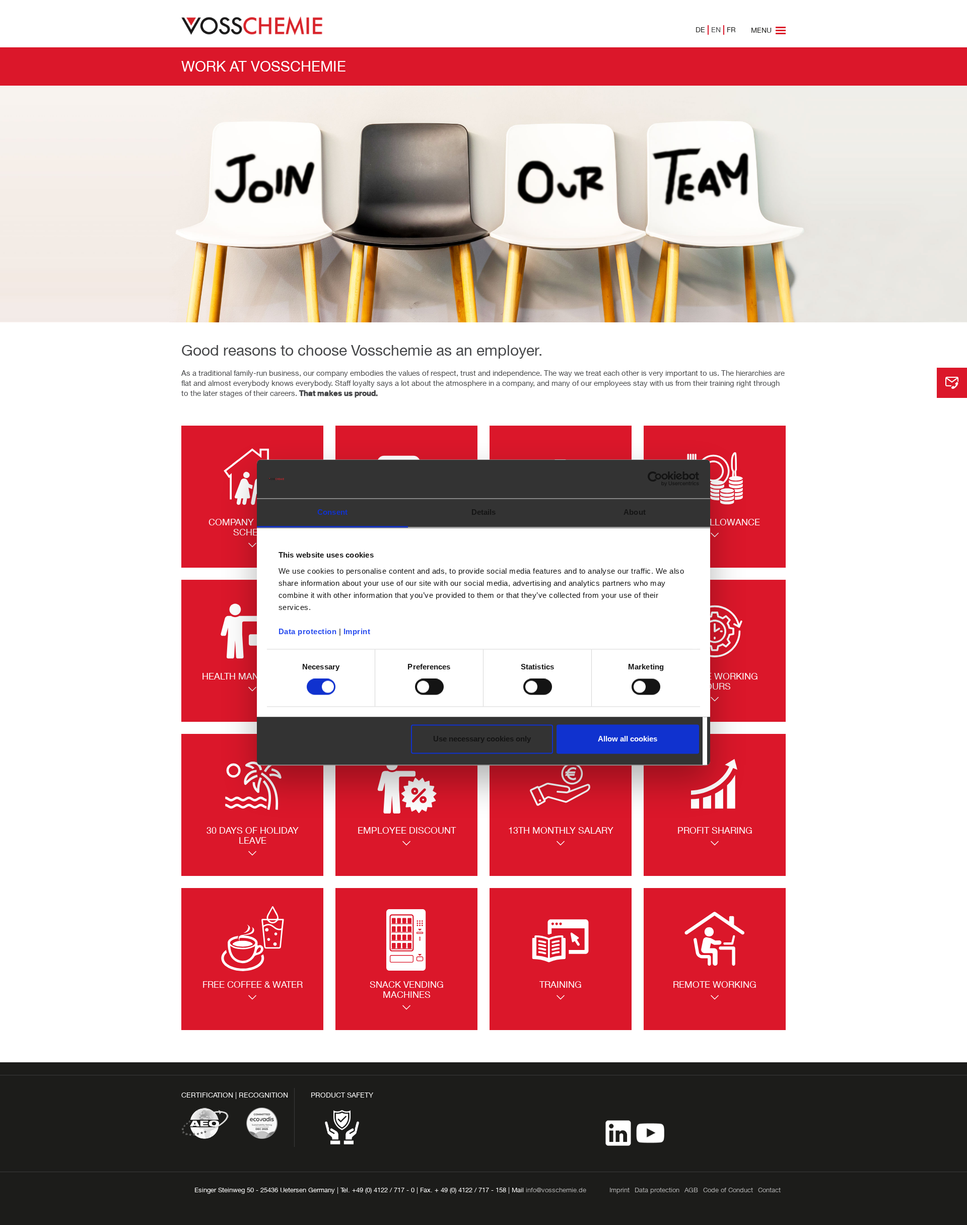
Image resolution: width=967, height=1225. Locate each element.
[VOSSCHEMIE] (251, 25)
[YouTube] (650, 1132)
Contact (769, 1190)
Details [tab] (483, 512)
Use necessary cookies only (482, 738)
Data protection (308, 631)
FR (731, 29)
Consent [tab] (332, 512)
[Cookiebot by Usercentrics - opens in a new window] (655, 479)
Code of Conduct (728, 1190)
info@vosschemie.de (556, 1190)
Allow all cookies (627, 738)
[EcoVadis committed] (262, 1123)
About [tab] (635, 512)
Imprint (357, 631)
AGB (691, 1190)
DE (700, 29)
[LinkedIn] (619, 1132)
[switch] (429, 687)
